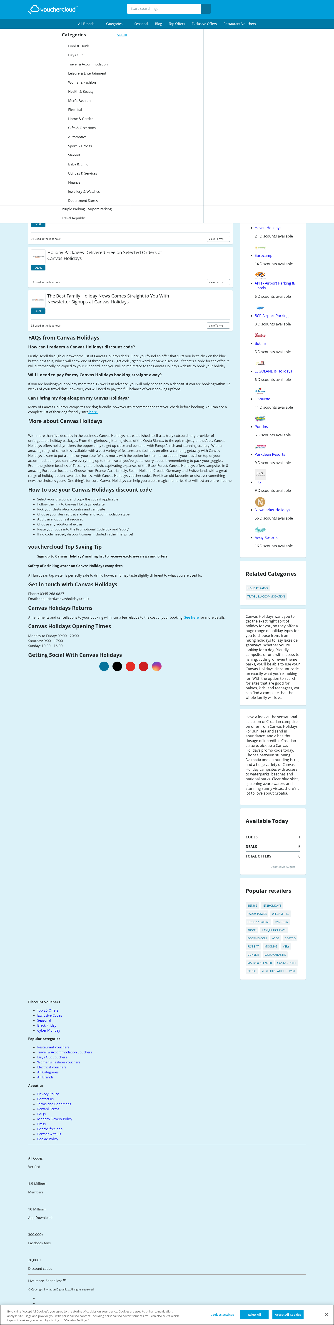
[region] (167, 1315)
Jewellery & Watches (83, 191)
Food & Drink (78, 46)
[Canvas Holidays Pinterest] (143, 666)
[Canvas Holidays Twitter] (117, 666)
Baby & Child (77, 164)
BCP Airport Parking (272, 315)
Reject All (254, 1314)
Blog (158, 23)
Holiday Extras (258, 922)
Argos (252, 930)
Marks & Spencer (259, 963)
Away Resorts (266, 537)
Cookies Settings (222, 1314)
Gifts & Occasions (81, 127)
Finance (73, 182)
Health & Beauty (80, 91)
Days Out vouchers (52, 1057)
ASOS (275, 938)
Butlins (261, 343)
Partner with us (49, 1134)
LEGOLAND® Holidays (273, 371)
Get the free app (49, 1129)
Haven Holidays (268, 227)
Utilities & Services (82, 173)
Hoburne (262, 398)
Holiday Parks (257, 588)
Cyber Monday (48, 1030)
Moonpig (270, 946)
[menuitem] (89, 24)
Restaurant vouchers (240, 23)
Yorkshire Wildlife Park (279, 971)
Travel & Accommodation (87, 64)
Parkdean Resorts (270, 454)
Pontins (261, 426)
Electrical (74, 109)
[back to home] (53, 9)
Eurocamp (263, 255)
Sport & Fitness (79, 146)
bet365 (252, 906)
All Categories (48, 1072)
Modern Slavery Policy (54, 1119)
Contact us (45, 1099)
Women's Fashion (81, 82)
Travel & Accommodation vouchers (64, 1052)
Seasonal (141, 23)
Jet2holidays (272, 906)
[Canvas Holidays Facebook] (104, 666)
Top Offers (177, 23)
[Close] (327, 1314)
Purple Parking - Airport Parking (87, 209)
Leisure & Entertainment (86, 73)
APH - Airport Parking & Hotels (275, 285)
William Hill (280, 914)
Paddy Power (257, 914)
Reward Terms (48, 1109)
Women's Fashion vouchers (58, 1062)
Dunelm (253, 955)
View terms (216, 239)
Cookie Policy (47, 1139)
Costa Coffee (287, 963)
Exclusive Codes (49, 1015)
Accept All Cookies (288, 1314)
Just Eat (253, 946)
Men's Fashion (79, 100)
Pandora (281, 922)
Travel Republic (73, 218)
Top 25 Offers (47, 1010)
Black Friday (46, 1025)
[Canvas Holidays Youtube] (130, 666)
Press (41, 1124)
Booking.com (257, 938)
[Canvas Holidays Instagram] (157, 666)
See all (122, 35)
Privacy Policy (48, 1094)
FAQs (41, 1114)
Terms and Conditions (54, 1104)
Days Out (75, 55)
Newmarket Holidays (272, 509)
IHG (258, 482)
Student (73, 155)
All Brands (45, 1077)
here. (93, 412)
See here (191, 617)
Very (286, 946)
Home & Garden (80, 118)
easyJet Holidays (274, 930)
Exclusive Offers (204, 23)
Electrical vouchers (51, 1067)
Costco (290, 938)
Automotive (77, 137)
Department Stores (82, 200)
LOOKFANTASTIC (275, 955)
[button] (89, 24)
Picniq (251, 971)
